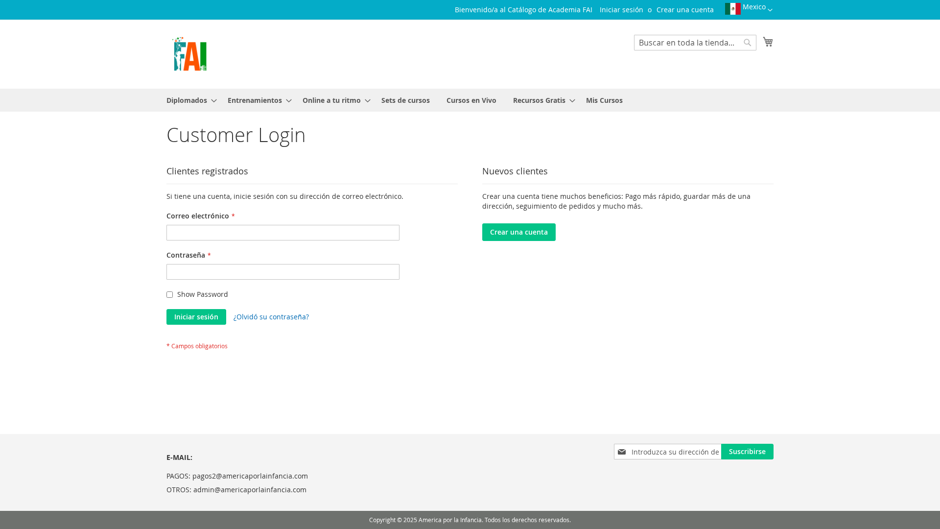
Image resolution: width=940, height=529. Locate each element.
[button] (748, 12)
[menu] (470, 100)
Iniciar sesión (621, 9)
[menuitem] (189, 100)
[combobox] (695, 42)
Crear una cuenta (685, 9)
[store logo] (189, 53)
